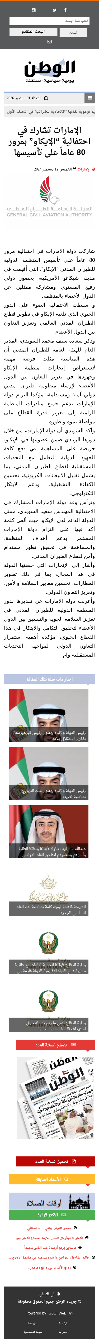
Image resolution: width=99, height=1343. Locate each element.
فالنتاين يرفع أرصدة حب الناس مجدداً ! (49, 1248)
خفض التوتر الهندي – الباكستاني (49, 1228)
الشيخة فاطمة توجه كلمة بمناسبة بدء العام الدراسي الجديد (51, 910)
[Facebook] (65, 10)
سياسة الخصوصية (32, 1332)
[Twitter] (55, 10)
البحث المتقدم (33, 31)
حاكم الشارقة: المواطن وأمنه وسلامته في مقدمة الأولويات (49, 1258)
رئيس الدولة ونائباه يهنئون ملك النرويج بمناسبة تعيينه (54, 794)
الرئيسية (63, 1323)
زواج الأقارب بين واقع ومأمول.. (49, 1268)
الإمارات (84, 169)
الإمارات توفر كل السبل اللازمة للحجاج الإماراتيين (49, 1238)
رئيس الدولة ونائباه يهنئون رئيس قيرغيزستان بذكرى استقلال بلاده (49, 736)
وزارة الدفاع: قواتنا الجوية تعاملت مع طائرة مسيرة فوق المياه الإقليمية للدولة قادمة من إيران (50, 971)
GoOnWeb (57, 1313)
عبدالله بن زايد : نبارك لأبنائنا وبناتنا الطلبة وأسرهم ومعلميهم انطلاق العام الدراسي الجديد (52, 855)
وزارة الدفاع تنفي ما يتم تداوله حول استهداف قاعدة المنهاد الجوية (56, 1026)
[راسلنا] (49, 41)
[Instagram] (34, 10)
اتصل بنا (63, 1332)
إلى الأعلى (48, 1294)
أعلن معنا (32, 1323)
